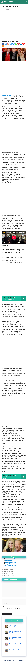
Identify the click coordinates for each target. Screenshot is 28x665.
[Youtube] (23, 44)
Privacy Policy (7, 660)
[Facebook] (3, 44)
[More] (3, 46)
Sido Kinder (8, 560)
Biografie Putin (9, 564)
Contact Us (15, 660)
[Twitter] (11, 44)
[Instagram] (8, 44)
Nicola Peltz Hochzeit (11, 565)
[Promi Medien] (2, 2)
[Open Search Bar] (22, 2)
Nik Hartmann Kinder (11, 559)
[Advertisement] (14, 26)
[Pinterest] (18, 44)
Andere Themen (8, 569)
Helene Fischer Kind (10, 562)
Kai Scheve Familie (9, 573)
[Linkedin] (21, 44)
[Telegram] (6, 44)
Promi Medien (8, 2)
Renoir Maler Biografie (10, 575)
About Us (21, 660)
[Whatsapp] (16, 44)
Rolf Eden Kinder (6, 95)
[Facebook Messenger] (13, 44)
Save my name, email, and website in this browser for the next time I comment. (14, 608)
